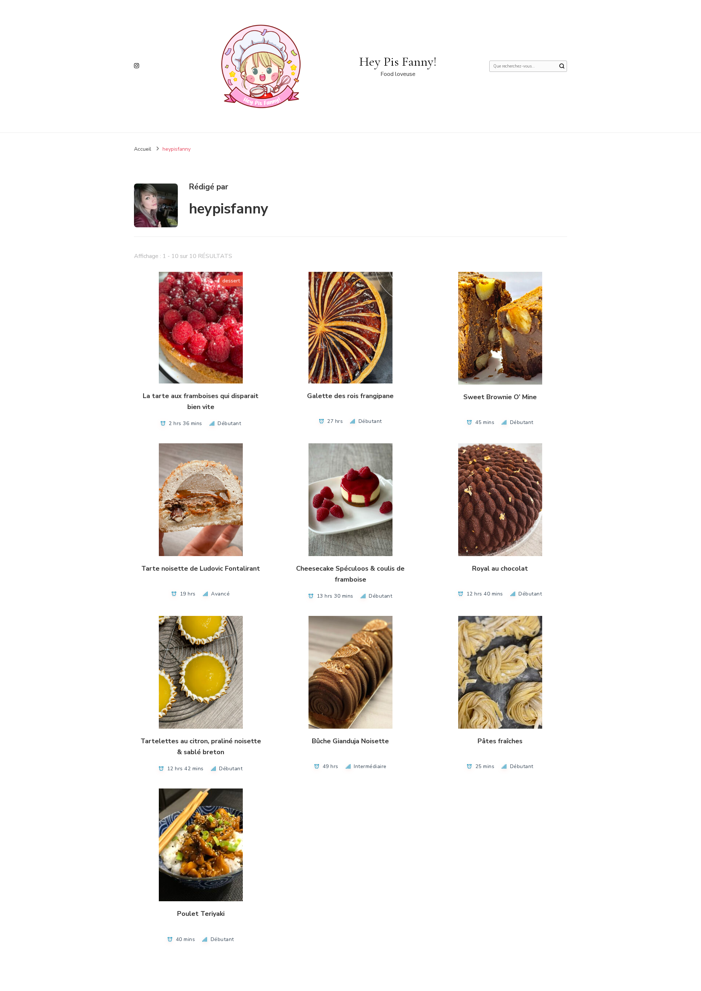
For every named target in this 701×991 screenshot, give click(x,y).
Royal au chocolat (500, 568)
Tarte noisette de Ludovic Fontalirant (200, 568)
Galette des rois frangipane (350, 396)
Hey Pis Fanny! (398, 61)
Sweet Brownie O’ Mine (500, 397)
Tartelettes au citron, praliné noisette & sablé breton (201, 746)
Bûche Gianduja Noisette (350, 741)
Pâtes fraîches (500, 741)
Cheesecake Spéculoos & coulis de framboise (350, 573)
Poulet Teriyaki (201, 913)
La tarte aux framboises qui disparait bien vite (200, 401)
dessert (231, 280)
